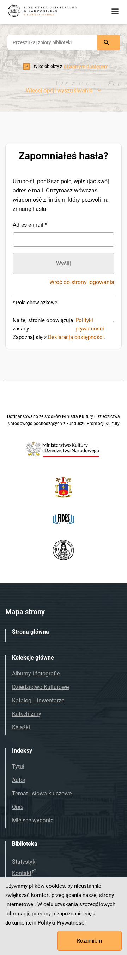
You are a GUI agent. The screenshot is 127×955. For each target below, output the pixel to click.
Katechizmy (26, 714)
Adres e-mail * (30, 225)
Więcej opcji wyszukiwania (59, 90)
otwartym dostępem (86, 66)
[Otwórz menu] (115, 11)
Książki (21, 727)
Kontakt (21, 873)
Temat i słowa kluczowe (42, 793)
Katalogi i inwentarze (38, 700)
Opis (17, 807)
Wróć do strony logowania (81, 282)
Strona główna (30, 631)
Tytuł (18, 766)
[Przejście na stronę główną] (53, 11)
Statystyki (24, 861)
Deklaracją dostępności (76, 337)
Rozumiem (89, 941)
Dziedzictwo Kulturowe (40, 687)
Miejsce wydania (33, 820)
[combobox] (52, 42)
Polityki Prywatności (62, 923)
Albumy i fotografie (36, 673)
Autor (18, 780)
